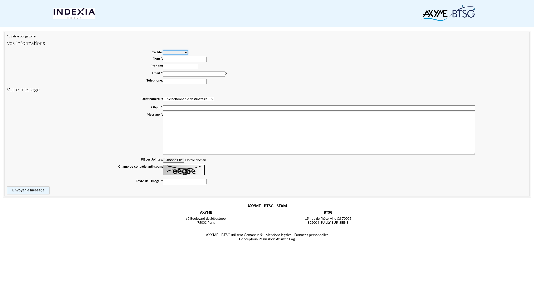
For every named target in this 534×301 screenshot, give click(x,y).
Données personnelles (311, 235)
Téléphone (154, 80)
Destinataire (151, 99)
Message (154, 114)
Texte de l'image (149, 181)
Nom (157, 58)
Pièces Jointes (151, 159)
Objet (156, 107)
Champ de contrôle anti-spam (140, 166)
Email (157, 73)
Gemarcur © (253, 235)
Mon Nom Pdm (148, 32)
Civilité (157, 52)
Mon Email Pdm (147, 32)
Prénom (156, 66)
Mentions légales (278, 235)
